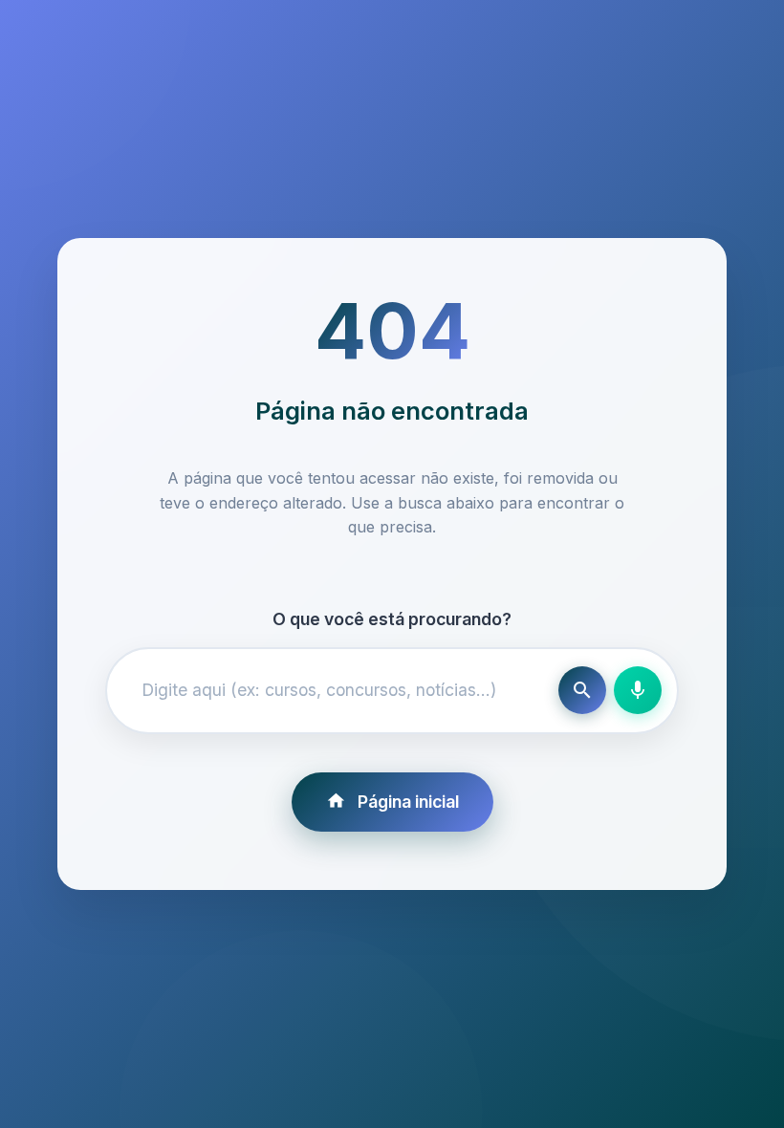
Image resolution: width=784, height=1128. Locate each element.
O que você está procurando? (392, 619)
